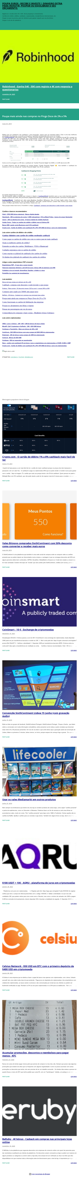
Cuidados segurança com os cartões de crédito (19, 250)
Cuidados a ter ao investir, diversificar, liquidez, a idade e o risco (23, 270)
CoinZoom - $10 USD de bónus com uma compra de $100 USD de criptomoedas (28, 332)
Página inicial (7, 24)
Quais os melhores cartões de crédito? (16, 243)
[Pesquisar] (71, 3)
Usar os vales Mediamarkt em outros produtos (29, 799)
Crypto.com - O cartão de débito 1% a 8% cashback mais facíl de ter (38, 458)
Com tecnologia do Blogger (40, 1174)
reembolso (29, 357)
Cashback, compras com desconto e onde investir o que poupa (53, 205)
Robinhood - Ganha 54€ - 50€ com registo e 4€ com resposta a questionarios (37, 88)
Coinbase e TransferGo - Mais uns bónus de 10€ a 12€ (20, 329)
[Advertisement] (39, 378)
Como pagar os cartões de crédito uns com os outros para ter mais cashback (30, 239)
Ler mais (74, 481)
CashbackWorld (9, 137)
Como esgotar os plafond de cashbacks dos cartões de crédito (24, 253)
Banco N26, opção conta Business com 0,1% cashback (20, 225)
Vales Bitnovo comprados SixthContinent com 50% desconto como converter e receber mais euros (37, 545)
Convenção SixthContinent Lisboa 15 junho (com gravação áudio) (35, 714)
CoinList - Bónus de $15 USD (11, 337)
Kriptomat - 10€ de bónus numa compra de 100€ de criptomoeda (23, 335)
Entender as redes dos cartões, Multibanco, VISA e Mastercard (25, 246)
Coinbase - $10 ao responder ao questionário (17, 340)
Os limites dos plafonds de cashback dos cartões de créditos (24, 257)
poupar (21, 357)
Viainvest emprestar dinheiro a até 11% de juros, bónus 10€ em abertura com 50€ (28, 267)
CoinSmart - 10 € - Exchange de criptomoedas (28, 629)
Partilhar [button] (6, 99)
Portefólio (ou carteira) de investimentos (15, 273)
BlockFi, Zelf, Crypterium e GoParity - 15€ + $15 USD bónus (21, 326)
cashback (14, 357)
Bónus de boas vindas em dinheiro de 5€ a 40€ (16, 282)
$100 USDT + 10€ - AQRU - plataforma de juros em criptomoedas (38, 882)
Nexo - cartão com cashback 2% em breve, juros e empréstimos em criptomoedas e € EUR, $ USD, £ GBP (36, 343)
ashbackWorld (8, 200)
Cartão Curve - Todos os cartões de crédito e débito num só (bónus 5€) (25, 222)
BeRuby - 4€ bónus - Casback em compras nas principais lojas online (37, 1140)
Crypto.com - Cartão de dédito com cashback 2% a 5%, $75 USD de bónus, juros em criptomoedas (34, 228)
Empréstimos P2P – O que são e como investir (17, 265)
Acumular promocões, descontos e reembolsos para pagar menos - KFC (35, 1054)
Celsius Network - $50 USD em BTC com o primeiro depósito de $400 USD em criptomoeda (38, 968)
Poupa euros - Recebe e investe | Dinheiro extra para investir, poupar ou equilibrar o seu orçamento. (32, 6)
